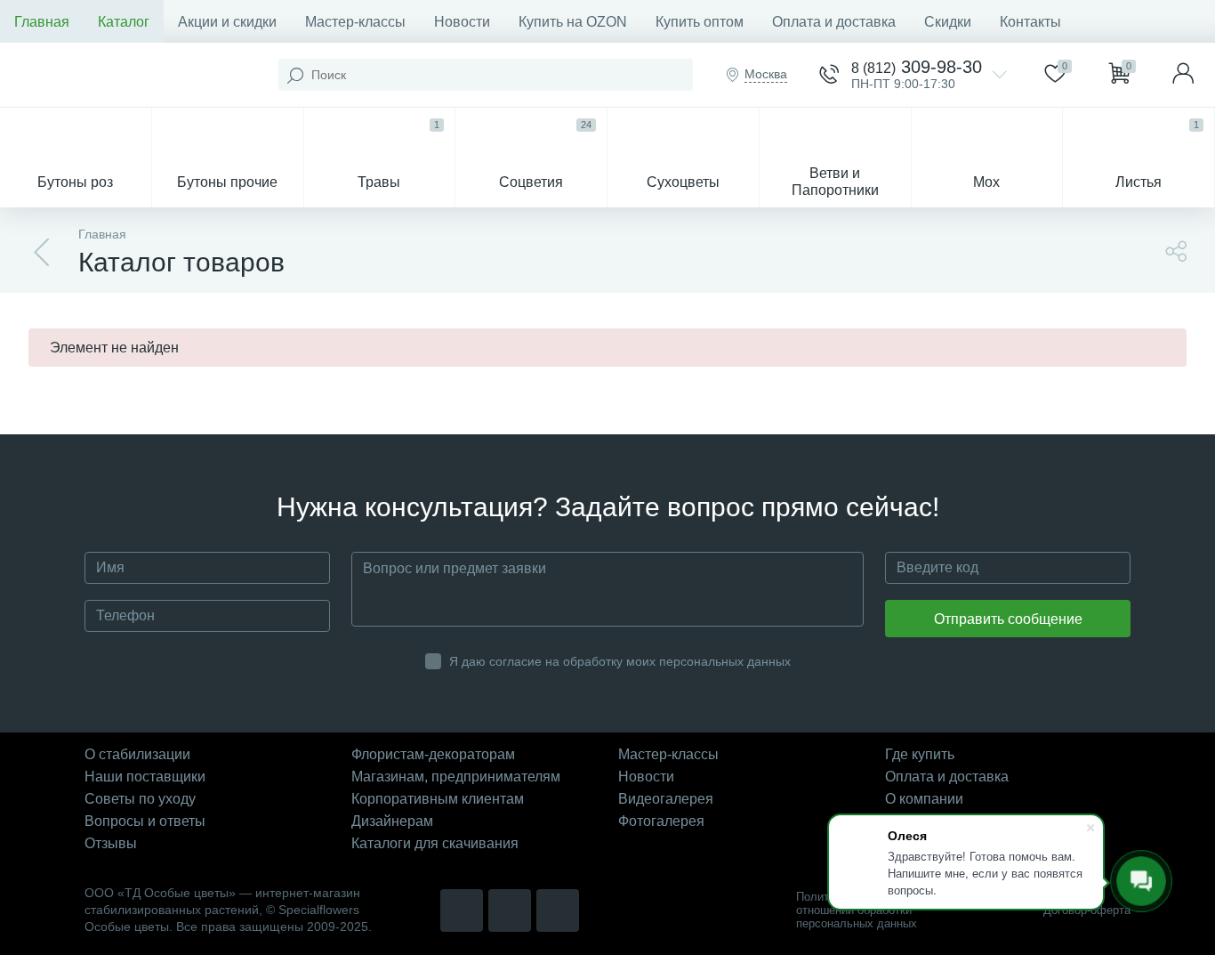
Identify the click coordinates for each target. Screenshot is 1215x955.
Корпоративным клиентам (437, 798)
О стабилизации (137, 754)
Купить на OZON (573, 21)
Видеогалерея (665, 798)
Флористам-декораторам (433, 754)
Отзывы (110, 843)
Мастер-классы (355, 21)
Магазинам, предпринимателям (455, 776)
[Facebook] (557, 910)
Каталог (123, 21)
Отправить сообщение (1008, 619)
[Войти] (1183, 75)
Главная (41, 21)
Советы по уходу (140, 798)
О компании (924, 798)
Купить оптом (700, 21)
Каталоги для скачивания (435, 843)
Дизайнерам (392, 821)
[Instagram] (461, 910)
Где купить (919, 754)
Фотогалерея (661, 821)
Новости (462, 21)
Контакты (1030, 21)
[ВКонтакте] (509, 910)
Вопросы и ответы (144, 821)
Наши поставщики (144, 776)
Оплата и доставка (834, 21)
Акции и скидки (227, 21)
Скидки (947, 21)
